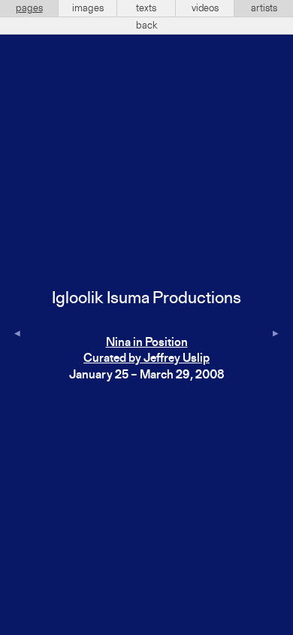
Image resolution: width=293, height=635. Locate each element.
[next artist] (275, 335)
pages (29, 8)
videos (205, 8)
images (88, 8)
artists (264, 8)
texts (146, 8)
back (147, 25)
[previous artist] (17, 335)
